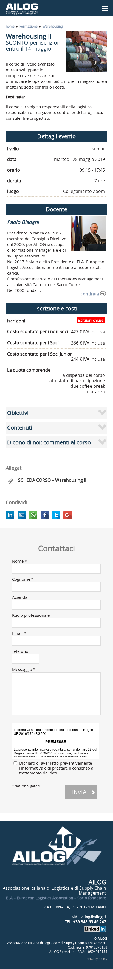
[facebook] (44, 515)
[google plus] (67, 515)
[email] (21, 515)
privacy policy (97, 958)
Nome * (19, 561)
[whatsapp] (33, 515)
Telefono (20, 651)
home (10, 26)
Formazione (28, 26)
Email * (19, 633)
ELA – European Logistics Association (39, 897)
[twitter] (56, 515)
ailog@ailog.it (93, 916)
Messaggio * (23, 669)
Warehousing (53, 26)
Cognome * (22, 579)
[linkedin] (10, 515)
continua (90, 294)
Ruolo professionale (31, 615)
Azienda (19, 597)
